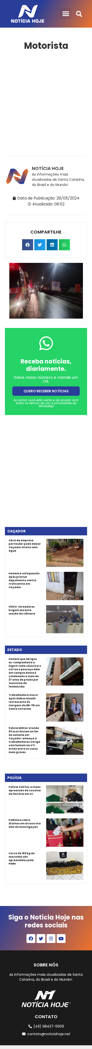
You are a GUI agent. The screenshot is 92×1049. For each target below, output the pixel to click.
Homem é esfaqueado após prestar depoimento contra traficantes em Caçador (24, 580)
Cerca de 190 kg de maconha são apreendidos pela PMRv (22, 858)
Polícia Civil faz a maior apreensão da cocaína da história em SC (25, 790)
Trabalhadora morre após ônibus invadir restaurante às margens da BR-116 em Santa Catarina (24, 702)
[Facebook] (30, 938)
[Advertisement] (46, 102)
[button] (65, 13)
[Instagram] (51, 938)
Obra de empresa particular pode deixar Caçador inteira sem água (25, 546)
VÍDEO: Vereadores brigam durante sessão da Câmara (22, 610)
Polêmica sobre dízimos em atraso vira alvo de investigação (25, 823)
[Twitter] (41, 938)
